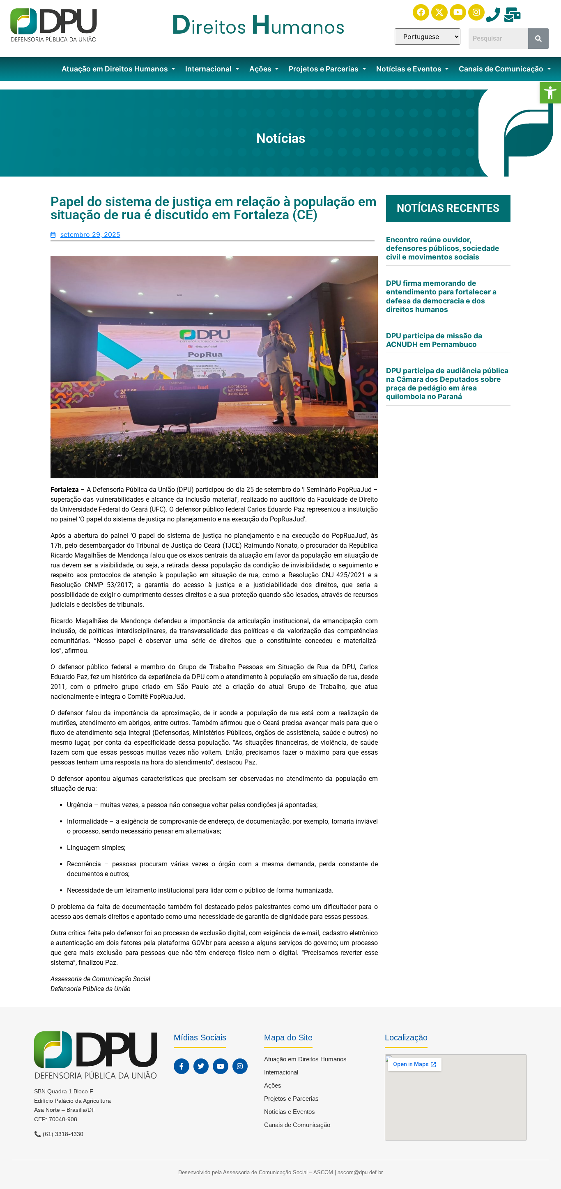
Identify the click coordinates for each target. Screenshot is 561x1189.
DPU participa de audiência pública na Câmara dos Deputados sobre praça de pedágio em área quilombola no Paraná (447, 383)
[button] (550, 92)
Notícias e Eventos (409, 68)
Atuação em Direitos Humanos (116, 68)
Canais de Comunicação (502, 68)
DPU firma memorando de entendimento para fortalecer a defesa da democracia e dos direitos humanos (441, 296)
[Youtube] (458, 12)
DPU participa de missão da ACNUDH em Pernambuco (434, 340)
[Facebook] (421, 12)
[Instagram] (476, 12)
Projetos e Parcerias (324, 68)
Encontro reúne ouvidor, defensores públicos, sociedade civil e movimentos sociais (442, 248)
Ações (261, 68)
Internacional (209, 68)
